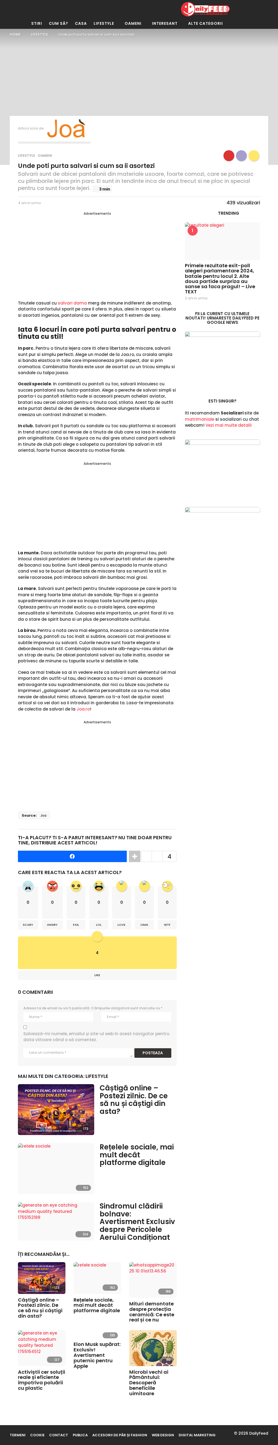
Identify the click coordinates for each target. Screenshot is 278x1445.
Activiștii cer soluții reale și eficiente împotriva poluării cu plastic (41, 1380)
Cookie (37, 1435)
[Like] (253, 155)
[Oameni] (241, 155)
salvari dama (72, 303)
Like (97, 975)
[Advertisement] (97, 254)
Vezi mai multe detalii (229, 425)
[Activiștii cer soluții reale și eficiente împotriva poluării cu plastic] (41, 1348)
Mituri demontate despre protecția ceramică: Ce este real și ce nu (151, 1311)
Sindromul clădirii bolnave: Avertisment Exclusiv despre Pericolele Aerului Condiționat (137, 1221)
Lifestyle (104, 23)
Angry (52, 925)
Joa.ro (83, 709)
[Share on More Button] (134, 856)
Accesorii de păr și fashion (119, 1435)
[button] (106, 9)
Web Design (163, 1435)
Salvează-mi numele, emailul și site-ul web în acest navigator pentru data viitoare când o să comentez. (96, 1037)
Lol (99, 925)
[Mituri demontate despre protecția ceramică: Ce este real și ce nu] (153, 1280)
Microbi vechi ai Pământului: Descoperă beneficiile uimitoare (148, 1383)
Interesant (165, 23)
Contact (58, 1435)
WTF (167, 925)
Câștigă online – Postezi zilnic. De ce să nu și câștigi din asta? (134, 1099)
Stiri (36, 23)
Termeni (18, 1435)
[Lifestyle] (228, 155)
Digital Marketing (197, 1435)
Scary (28, 925)
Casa (81, 23)
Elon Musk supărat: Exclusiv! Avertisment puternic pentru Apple (97, 1355)
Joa (43, 815)
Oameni (133, 23)
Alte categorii (205, 23)
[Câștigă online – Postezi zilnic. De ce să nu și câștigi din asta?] (56, 1109)
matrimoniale (199, 419)
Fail (76, 925)
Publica (80, 1435)
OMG (144, 925)
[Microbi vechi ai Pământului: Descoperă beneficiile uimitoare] (153, 1348)
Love (121, 925)
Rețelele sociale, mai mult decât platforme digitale (137, 1154)
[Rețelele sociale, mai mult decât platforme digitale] (56, 1168)
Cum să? (58, 23)
